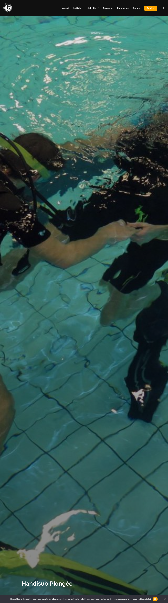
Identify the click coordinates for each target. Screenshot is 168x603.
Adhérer (151, 8)
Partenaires (122, 8)
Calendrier (108, 8)
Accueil (65, 8)
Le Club (77, 8)
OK (155, 599)
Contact (136, 8)
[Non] (164, 599)
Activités (92, 8)
